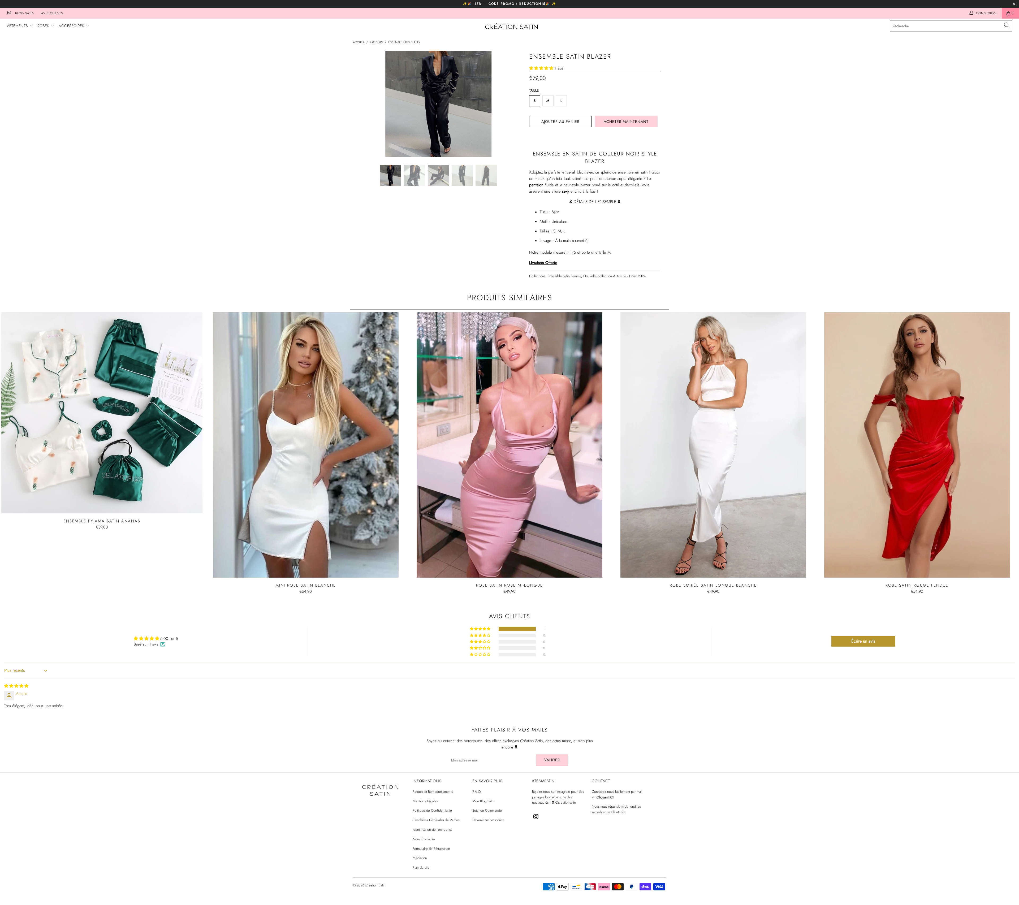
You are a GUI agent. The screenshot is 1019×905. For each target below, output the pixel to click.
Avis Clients (52, 13)
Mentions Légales (425, 801)
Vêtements (18, 25)
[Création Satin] (512, 27)
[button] (541, 68)
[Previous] (362, 104)
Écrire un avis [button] (863, 641)
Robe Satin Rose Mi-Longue (509, 445)
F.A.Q (476, 791)
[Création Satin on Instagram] (9, 13)
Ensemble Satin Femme (564, 276)
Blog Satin (24, 13)
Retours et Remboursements (433, 791)
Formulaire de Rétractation (431, 848)
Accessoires (72, 25)
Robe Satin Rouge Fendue (917, 445)
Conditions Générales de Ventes (436, 819)
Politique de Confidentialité (432, 810)
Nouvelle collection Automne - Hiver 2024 (614, 276)
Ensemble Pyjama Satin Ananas (101, 412)
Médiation (420, 857)
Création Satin (375, 885)
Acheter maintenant (626, 121)
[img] (16, 686)
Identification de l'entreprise (432, 829)
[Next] (514, 104)
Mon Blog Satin (483, 801)
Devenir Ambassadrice (488, 819)
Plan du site (421, 867)
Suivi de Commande (487, 810)
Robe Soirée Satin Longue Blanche (713, 445)
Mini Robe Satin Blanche (305, 445)
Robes (43, 25)
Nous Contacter (424, 839)
